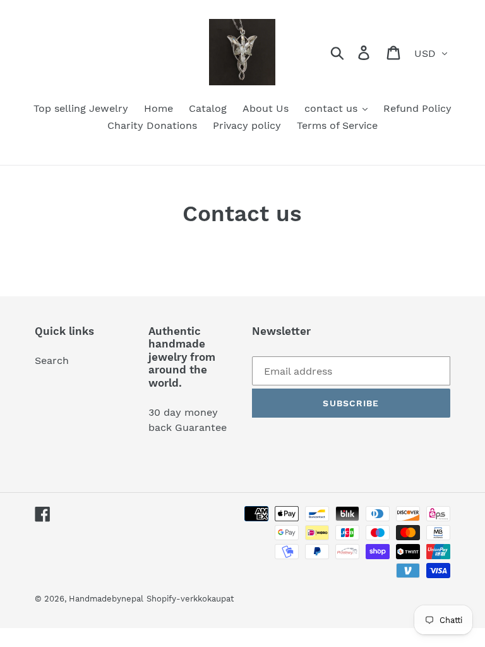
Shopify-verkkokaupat (190, 598)
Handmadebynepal (106, 598)
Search (52, 360)
